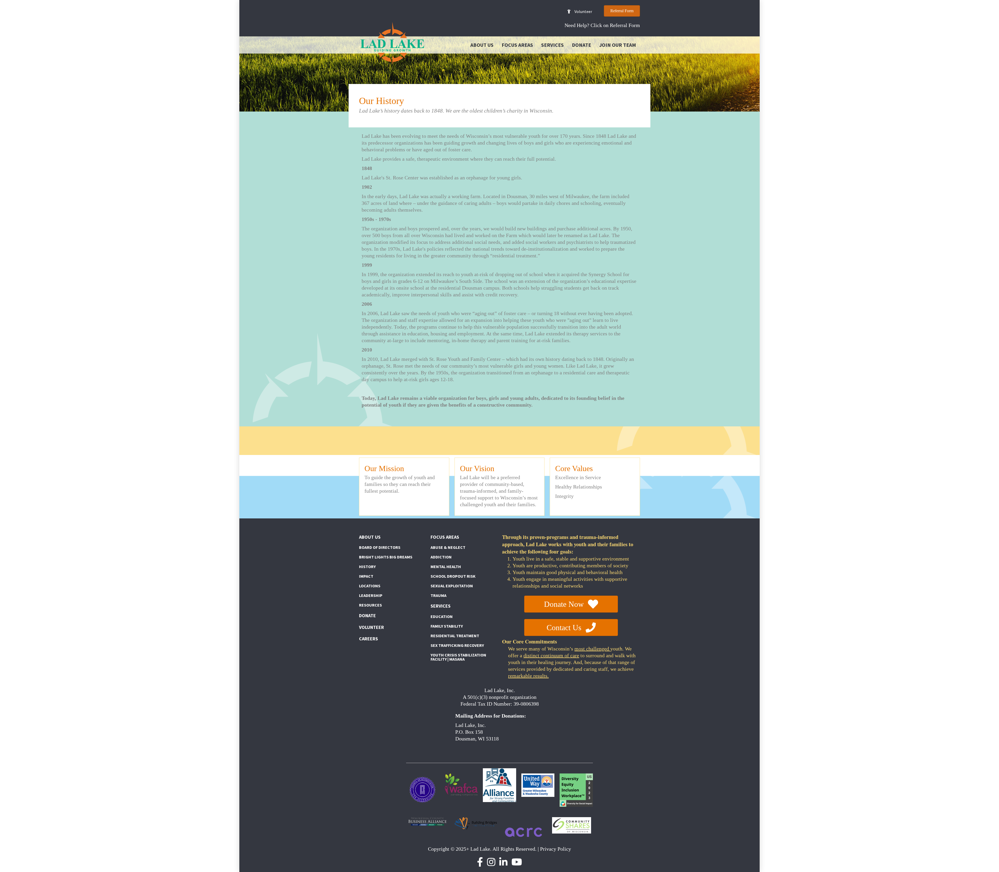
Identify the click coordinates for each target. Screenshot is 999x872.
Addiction (441, 556)
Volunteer (371, 627)
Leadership (370, 595)
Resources (370, 605)
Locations (369, 585)
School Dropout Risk (453, 576)
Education (442, 616)
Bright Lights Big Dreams (385, 556)
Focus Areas (517, 45)
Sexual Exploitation (452, 585)
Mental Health (446, 566)
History (367, 566)
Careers (368, 639)
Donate (581, 45)
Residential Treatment (455, 635)
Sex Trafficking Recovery (457, 645)
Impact (366, 576)
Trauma (438, 595)
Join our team (617, 45)
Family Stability (447, 626)
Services (552, 45)
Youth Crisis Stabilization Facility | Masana (458, 657)
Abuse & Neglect (448, 547)
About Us (482, 45)
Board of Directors (379, 547)
